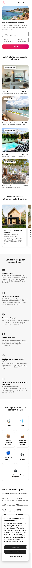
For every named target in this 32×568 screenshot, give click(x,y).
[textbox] (9, 41)
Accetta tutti (15, 547)
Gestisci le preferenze (15, 556)
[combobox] (15, 35)
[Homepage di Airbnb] (3, 3)
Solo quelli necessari (15, 552)
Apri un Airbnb (22, 3)
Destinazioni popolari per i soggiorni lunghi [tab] (14, 493)
